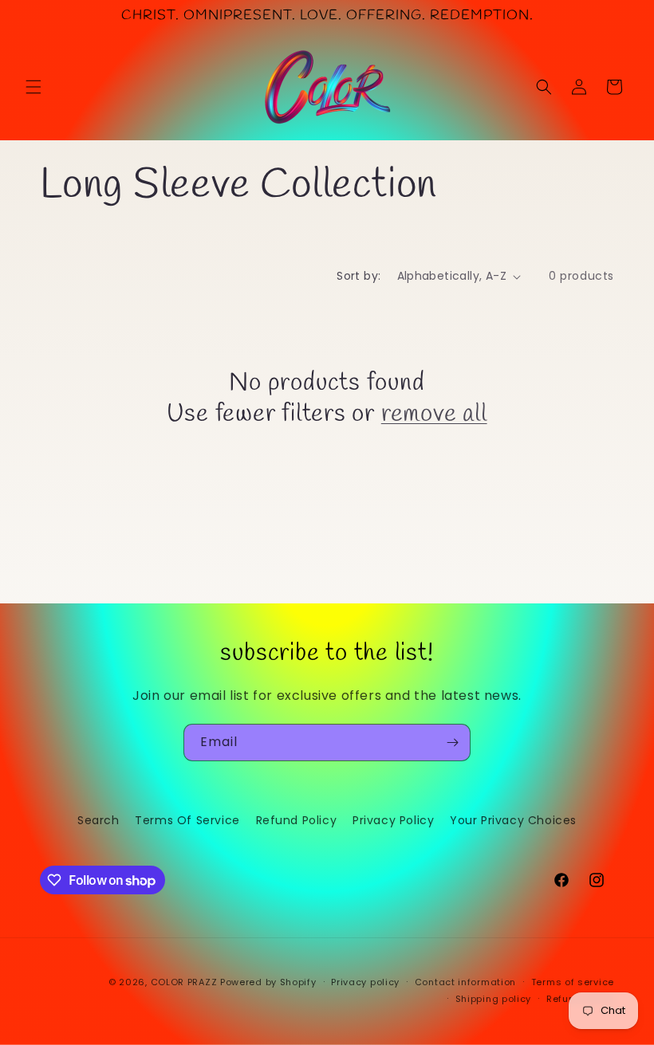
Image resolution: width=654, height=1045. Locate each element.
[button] (33, 86)
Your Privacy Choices (513, 820)
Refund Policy (296, 820)
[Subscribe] (452, 742)
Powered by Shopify (268, 982)
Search (98, 820)
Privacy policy (365, 982)
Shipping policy (493, 998)
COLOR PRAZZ (184, 982)
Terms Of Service (187, 820)
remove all (434, 414)
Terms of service (572, 982)
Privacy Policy (393, 820)
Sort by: (358, 276)
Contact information (465, 982)
